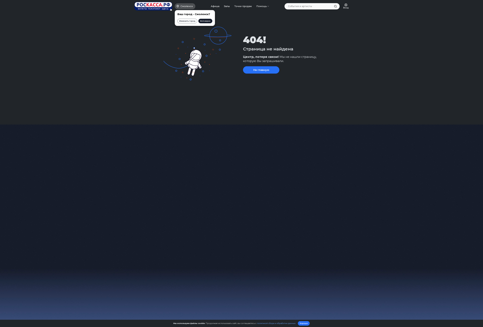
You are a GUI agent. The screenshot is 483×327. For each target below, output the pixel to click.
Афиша (215, 6)
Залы (227, 6)
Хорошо (304, 323)
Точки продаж (243, 6)
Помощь (261, 6)
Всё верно (205, 21)
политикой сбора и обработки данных (276, 323)
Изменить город (187, 21)
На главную (261, 69)
